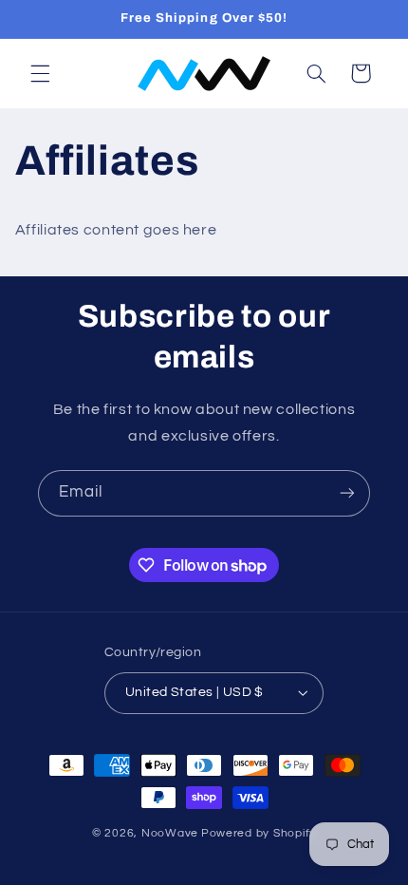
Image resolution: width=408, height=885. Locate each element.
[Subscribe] (347, 493)
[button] (40, 73)
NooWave (169, 833)
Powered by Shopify (258, 833)
